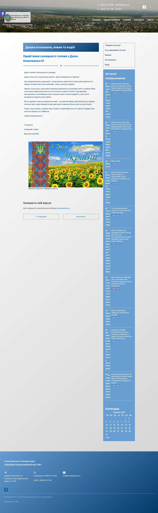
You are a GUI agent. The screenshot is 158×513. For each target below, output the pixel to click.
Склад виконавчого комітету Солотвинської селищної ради (121, 210)
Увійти (150, 20)
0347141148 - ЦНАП (111, 9)
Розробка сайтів (9, 501)
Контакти (139, 20)
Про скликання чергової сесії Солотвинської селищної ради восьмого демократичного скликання (121, 281)
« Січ (107, 437)
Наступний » (81, 217)
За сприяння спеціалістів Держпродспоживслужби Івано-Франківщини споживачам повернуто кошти (121, 378)
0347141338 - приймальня (114, 4)
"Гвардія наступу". (113, 45)
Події (107, 65)
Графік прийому (112, 20)
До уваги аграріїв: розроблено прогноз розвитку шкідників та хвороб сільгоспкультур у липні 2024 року (121, 334)
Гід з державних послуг (115, 50)
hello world (115, 161)
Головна (96, 20)
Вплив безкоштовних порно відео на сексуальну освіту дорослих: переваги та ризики (120, 176)
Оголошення (110, 60)
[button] (3, 13)
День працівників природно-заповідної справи (120, 312)
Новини (127, 20)
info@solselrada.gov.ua (71, 476)
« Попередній (41, 217)
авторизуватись (63, 208)
